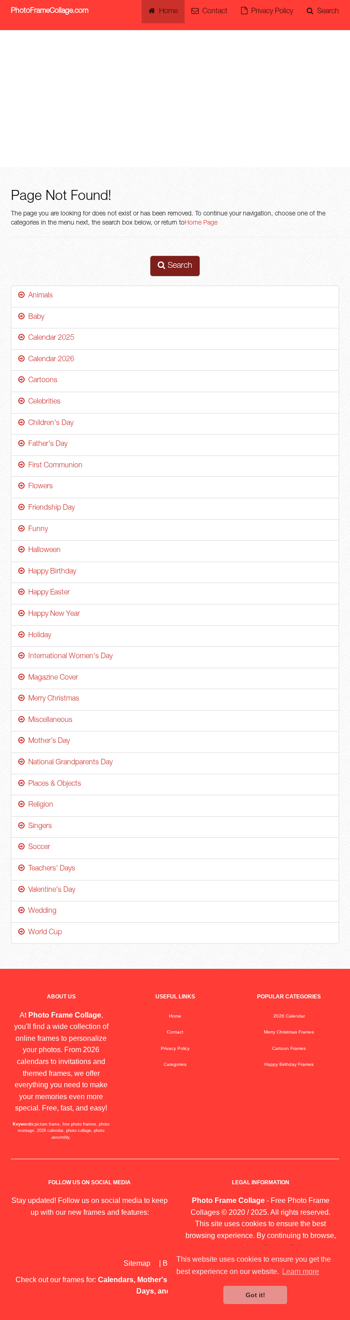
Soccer (37, 847)
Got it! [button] (255, 1295)
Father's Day (46, 444)
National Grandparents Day (69, 763)
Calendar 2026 (49, 359)
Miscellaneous (48, 720)
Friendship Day (50, 508)
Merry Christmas (52, 699)
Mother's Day (47, 741)
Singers (38, 826)
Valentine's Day (50, 890)
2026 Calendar (289, 1015)
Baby (34, 317)
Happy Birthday (50, 572)
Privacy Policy (270, 11)
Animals (39, 296)
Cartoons (41, 380)
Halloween (43, 550)
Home (166, 11)
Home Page (201, 223)
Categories (175, 1064)
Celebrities (43, 402)
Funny (36, 529)
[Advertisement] (175, 99)
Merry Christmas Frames (289, 1031)
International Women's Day (69, 656)
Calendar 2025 (49, 338)
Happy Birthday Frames (289, 1064)
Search (326, 11)
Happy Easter (47, 593)
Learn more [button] (300, 1271)
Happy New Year (52, 614)
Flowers (39, 487)
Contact (213, 11)
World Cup (43, 932)
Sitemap (137, 1263)
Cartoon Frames (289, 1048)
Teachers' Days (50, 869)
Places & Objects (53, 784)
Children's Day (49, 423)
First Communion (53, 466)
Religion (39, 805)
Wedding (41, 911)
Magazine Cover (51, 678)
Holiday (38, 636)
